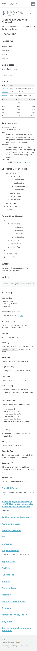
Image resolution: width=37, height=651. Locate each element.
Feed (18, 642)
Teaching (6, 608)
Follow (32, 14)
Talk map (6, 595)
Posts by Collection (11, 530)
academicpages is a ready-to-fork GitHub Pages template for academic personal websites (17, 504)
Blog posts (7, 621)
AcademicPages (6, 647)
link (21, 316)
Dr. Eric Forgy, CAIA (9, 4)
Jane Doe (5, 92)
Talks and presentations (14, 601)
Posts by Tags (9, 588)
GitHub (11, 642)
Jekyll (25, 645)
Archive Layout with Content (16, 517)
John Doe (5, 88)
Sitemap (6, 581)
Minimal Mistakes (20, 647)
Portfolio (6, 568)
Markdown (7, 544)
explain (22, 162)
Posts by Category (11, 524)
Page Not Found (10, 488)
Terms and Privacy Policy (14, 615)
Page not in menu (10, 550)
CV (3, 537)
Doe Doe (4, 95)
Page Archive (8, 561)
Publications (8, 575)
